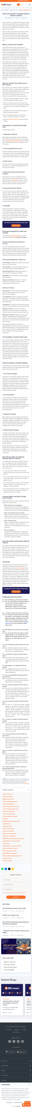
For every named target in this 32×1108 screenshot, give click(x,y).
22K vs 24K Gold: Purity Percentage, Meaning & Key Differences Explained (15, 923)
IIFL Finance (21, 568)
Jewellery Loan (7, 823)
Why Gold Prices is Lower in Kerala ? (12, 846)
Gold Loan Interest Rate (9, 814)
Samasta (16, 1029)
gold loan (15, 180)
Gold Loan (6, 999)
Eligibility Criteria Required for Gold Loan (13, 838)
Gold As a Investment (8, 828)
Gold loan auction (7, 860)
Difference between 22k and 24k (11, 821)
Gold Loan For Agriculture (9, 833)
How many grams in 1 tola (10, 851)
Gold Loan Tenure (7, 826)
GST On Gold (6, 843)
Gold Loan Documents (8, 811)
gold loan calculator (9, 964)
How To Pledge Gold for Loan (10, 809)
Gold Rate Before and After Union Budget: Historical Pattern (11, 1003)
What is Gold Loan (7, 794)
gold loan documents (15, 235)
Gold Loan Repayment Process (11, 806)
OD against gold (7, 858)
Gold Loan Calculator (8, 831)
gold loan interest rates (10, 967)
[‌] (2, 869)
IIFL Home (23, 1029)
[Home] (6, 4)
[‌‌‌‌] (27, 4)
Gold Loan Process (8, 796)
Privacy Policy (22, 892)
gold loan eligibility (9, 970)
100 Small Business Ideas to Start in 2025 (14, 908)
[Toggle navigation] (30, 4)
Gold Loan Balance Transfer (10, 816)
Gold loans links (8, 958)
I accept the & (11, 892)
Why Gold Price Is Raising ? (10, 853)
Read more (26, 783)
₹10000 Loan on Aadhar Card (10, 915)
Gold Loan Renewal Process (10, 848)
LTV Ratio (5, 819)
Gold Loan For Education (9, 836)
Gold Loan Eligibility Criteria (10, 801)
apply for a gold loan (10, 962)
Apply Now (16, 225)
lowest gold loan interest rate (13, 140)
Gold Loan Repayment (8, 804)
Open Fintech (16, 1032)
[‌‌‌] (18, 4)
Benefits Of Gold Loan (8, 799)
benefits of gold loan (13, 119)
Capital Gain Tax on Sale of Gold (11, 841)
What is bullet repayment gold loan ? (12, 856)
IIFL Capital (9, 1029)
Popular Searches (8, 790)
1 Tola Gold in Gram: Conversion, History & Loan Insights (15, 931)
